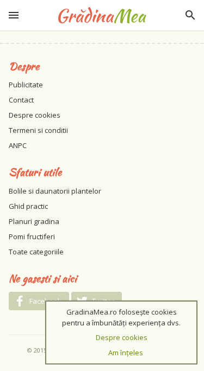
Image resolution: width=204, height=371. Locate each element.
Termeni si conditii (38, 130)
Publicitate (26, 84)
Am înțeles (125, 352)
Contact (21, 100)
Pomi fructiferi (32, 236)
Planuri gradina (34, 221)
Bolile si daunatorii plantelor (55, 191)
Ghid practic (28, 206)
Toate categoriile (36, 252)
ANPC (18, 145)
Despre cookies (34, 115)
